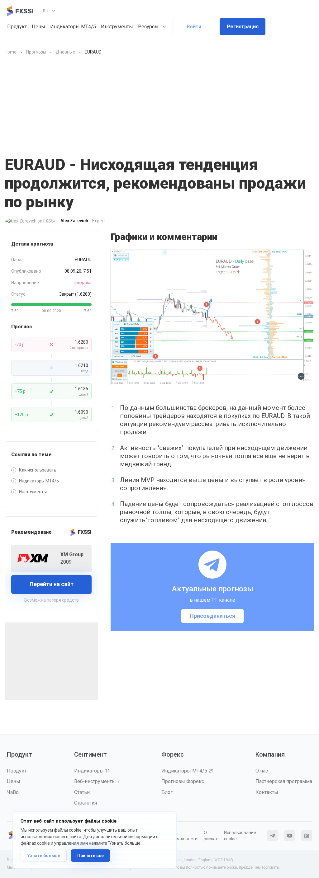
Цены (38, 27)
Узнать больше (43, 855)
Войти (194, 27)
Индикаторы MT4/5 (73, 27)
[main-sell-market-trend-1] (212, 317)
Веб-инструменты (97, 781)
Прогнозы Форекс (182, 781)
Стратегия (85, 803)
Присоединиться (212, 616)
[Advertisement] (159, 102)
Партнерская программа (283, 781)
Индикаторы (92, 771)
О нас (261, 771)
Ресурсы (148, 27)
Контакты (266, 792)
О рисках (211, 835)
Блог (167, 792)
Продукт (17, 27)
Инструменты (117, 27)
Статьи (82, 792)
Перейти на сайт (52, 584)
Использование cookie (240, 835)
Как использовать (37, 469)
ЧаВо (13, 792)
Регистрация (243, 27)
